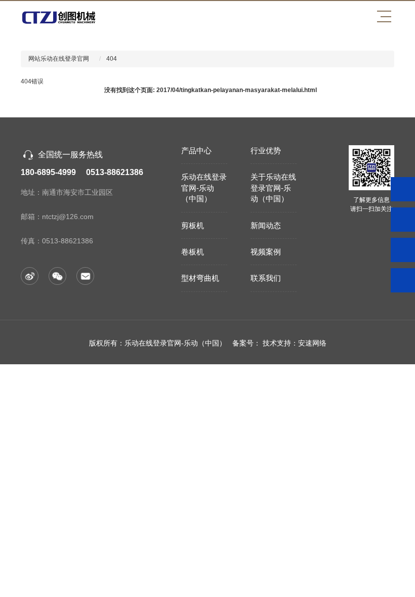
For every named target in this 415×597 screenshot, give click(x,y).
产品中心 (196, 150)
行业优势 (266, 150)
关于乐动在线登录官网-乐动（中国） (273, 188)
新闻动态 (266, 225)
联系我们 (266, 278)
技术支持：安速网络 (294, 343)
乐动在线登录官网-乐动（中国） (204, 188)
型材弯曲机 (200, 278)
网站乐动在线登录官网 (58, 58)
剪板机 (192, 225)
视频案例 (266, 251)
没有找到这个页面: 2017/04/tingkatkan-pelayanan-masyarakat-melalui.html (210, 90)
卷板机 (192, 251)
